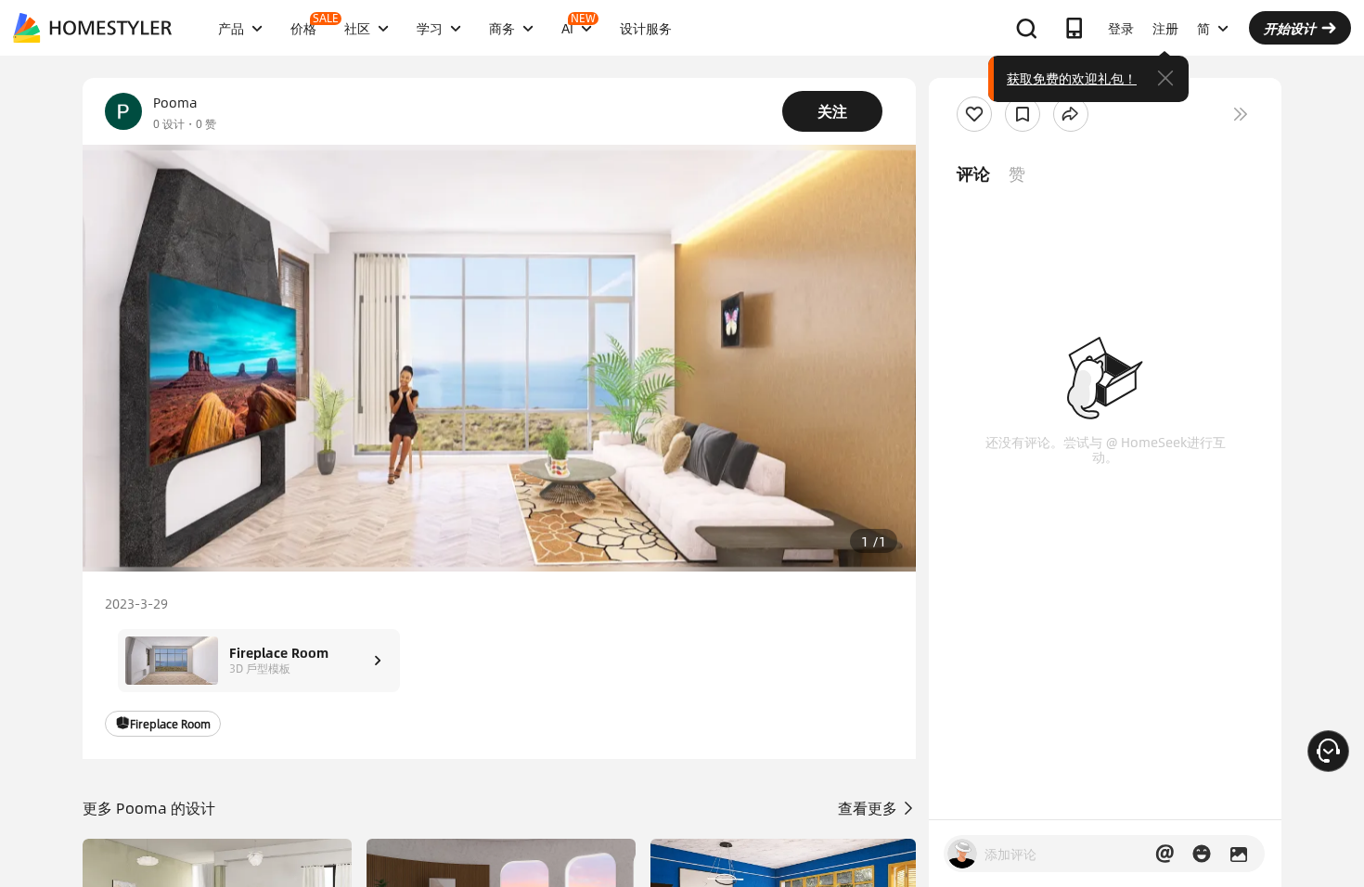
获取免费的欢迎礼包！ (1072, 78)
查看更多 (869, 807)
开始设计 (1290, 28)
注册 (1165, 28)
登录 (1121, 28)
